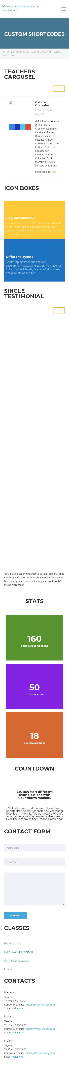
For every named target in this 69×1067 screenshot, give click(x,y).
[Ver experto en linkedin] (17, 127)
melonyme (17, 1008)
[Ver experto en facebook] (12, 127)
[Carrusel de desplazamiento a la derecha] (62, 89)
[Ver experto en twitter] (22, 127)
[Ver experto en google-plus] (28, 127)
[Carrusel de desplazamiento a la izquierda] (56, 89)
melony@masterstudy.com (40, 1004)
